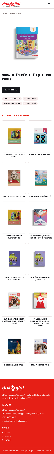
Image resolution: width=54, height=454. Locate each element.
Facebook (6, 433)
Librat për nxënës (15, 14)
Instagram (6, 436)
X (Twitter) (6, 440)
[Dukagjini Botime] (11, 4)
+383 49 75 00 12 (9, 417)
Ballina (4, 14)
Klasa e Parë (30, 103)
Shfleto (12, 90)
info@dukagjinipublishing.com (14, 421)
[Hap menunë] (49, 4)
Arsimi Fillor (30, 99)
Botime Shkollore (12, 103)
